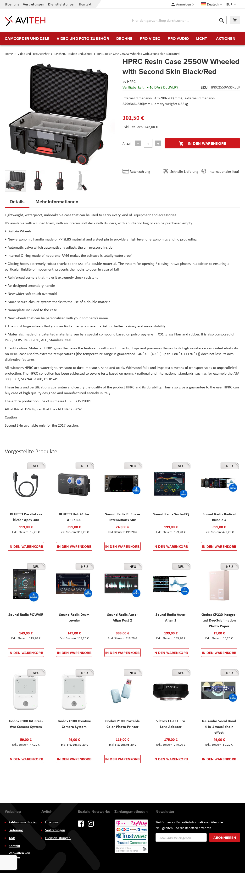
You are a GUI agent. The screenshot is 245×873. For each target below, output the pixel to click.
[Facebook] (81, 823)
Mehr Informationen (56, 201)
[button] (231, 4)
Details (17, 201)
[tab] (17, 203)
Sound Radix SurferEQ (171, 514)
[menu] (122, 38)
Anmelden (183, 4)
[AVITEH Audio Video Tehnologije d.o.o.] (25, 21)
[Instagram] (91, 823)
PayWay (131, 836)
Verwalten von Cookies (19, 855)
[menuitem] (27, 38)
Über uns (12, 4)
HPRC (131, 81)
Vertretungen (33, 4)
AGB (12, 838)
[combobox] (178, 20)
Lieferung (16, 830)
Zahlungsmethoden (23, 822)
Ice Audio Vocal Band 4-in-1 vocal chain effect (219, 726)
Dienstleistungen (61, 4)
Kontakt (85, 4)
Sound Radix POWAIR (25, 614)
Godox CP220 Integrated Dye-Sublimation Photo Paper (219, 620)
